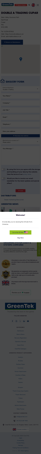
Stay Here (20, 238)
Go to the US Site (17, 232)
